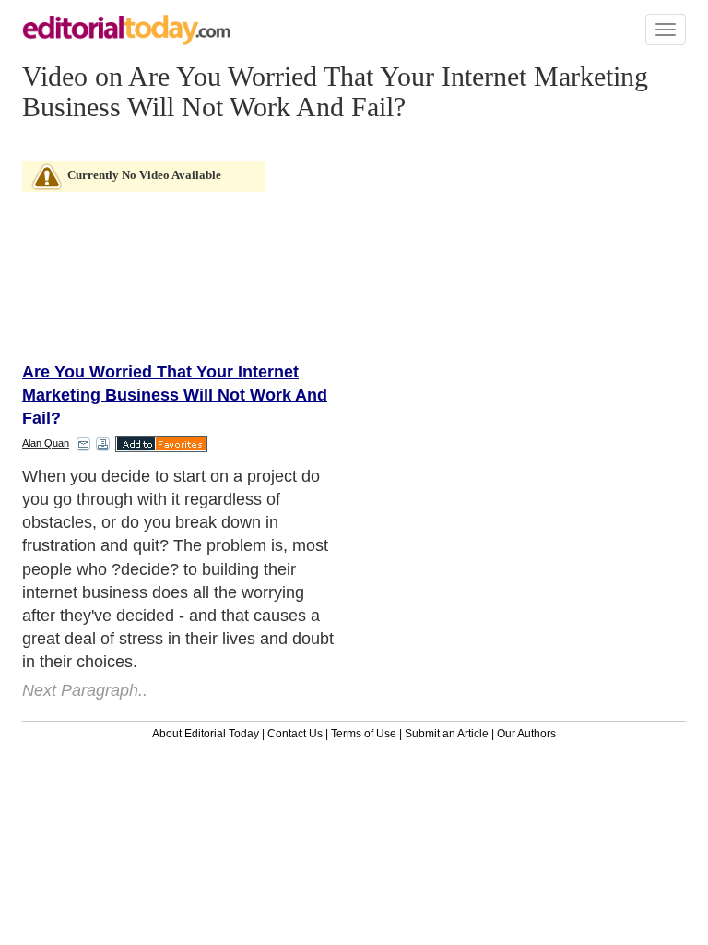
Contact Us (295, 733)
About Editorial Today (205, 733)
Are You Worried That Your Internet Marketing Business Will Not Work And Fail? (174, 395)
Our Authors (526, 733)
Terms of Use (363, 733)
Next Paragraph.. (85, 690)
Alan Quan (45, 443)
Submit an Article (447, 733)
